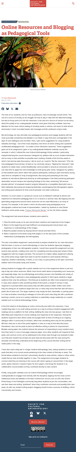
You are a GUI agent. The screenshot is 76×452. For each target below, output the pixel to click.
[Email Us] (31, 416)
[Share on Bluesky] (7, 109)
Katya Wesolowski (10, 98)
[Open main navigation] (2, 4)
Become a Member (38, 422)
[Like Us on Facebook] (31, 413)
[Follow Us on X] (44, 413)
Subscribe (49, 445)
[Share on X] (12, 109)
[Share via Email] (16, 109)
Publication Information (9, 103)
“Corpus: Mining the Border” (36, 210)
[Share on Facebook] (2, 109)
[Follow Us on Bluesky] (38, 413)
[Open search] (73, 4)
